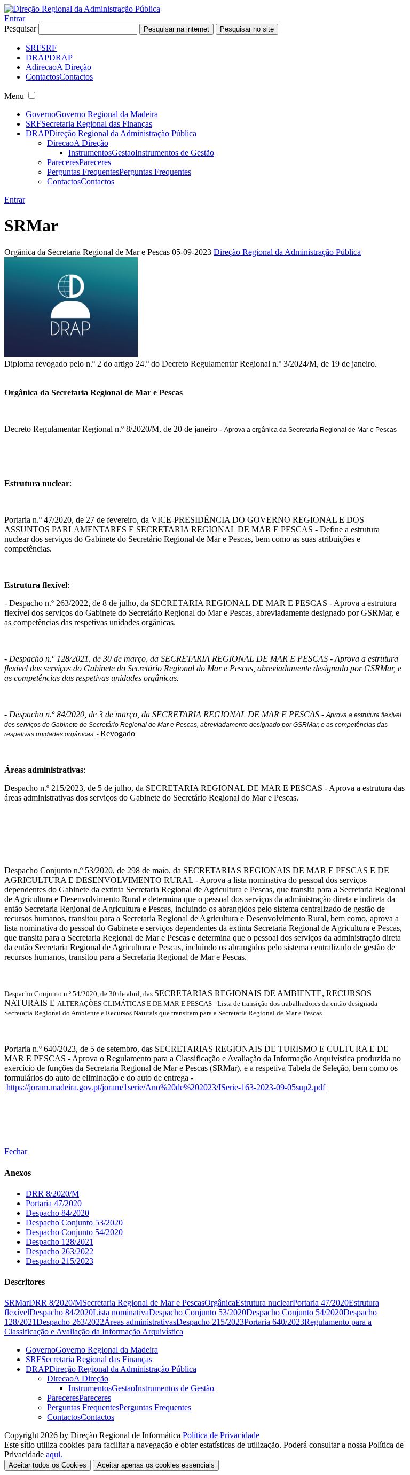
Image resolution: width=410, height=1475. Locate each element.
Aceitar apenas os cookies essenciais (156, 1465)
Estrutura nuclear (264, 1302)
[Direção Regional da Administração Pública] (82, 8)
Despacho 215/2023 (59, 1261)
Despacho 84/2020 (57, 1212)
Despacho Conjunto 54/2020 (74, 1232)
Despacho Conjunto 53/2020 (74, 1222)
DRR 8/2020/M (52, 1193)
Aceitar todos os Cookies (47, 1465)
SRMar (16, 1302)
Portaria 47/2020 (54, 1203)
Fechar (15, 1151)
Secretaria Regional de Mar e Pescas (143, 1302)
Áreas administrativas (140, 1321)
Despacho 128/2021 (59, 1241)
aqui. (54, 1454)
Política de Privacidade (221, 1435)
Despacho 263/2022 (59, 1251)
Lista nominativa (121, 1312)
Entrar (14, 18)
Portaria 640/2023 (274, 1321)
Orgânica (219, 1302)
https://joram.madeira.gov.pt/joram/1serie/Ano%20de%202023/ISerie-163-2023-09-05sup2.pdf (165, 1087)
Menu (14, 95)
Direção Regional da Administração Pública (287, 252)
